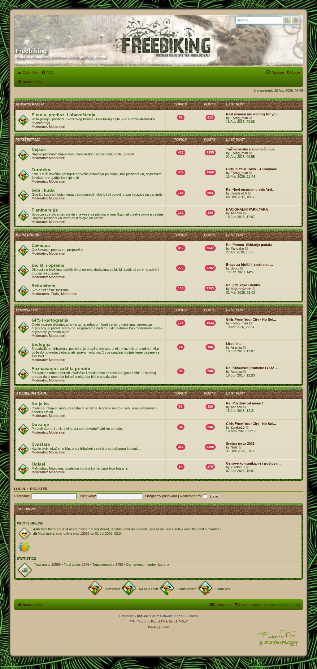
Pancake (237, 248)
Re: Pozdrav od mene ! (244, 403)
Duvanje (40, 424)
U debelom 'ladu (31, 393)
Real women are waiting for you (252, 114)
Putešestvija (28, 139)
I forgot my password (161, 496)
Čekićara (41, 245)
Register (38, 489)
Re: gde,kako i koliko (243, 285)
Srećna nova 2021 (240, 443)
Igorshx (163, 564)
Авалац (236, 213)
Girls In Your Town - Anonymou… (253, 169)
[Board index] (74, 28)
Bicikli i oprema (48, 265)
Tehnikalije (26, 310)
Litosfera (233, 344)
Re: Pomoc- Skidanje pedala (249, 245)
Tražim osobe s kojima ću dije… (252, 149)
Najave (39, 149)
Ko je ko (40, 403)
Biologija (41, 344)
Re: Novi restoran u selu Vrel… (251, 189)
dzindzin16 (239, 193)
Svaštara (41, 444)
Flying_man (239, 118)
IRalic (55, 294)
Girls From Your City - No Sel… (251, 319)
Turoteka (41, 169)
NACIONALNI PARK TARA (247, 209)
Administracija (30, 104)
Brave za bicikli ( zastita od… (249, 264)
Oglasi (38, 464)
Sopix (235, 268)
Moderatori (57, 126)
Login (19, 489)
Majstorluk (27, 235)
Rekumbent (44, 285)
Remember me (191, 496)
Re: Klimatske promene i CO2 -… (253, 368)
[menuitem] (47, 72)
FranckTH (158, 621)
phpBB (142, 616)
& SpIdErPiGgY (177, 621)
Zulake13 (238, 427)
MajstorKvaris (241, 289)
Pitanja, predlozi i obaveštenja (63, 114)
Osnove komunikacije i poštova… (253, 463)
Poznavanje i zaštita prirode (61, 368)
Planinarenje (45, 209)
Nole (234, 447)
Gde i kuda (43, 190)
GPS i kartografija (50, 320)
